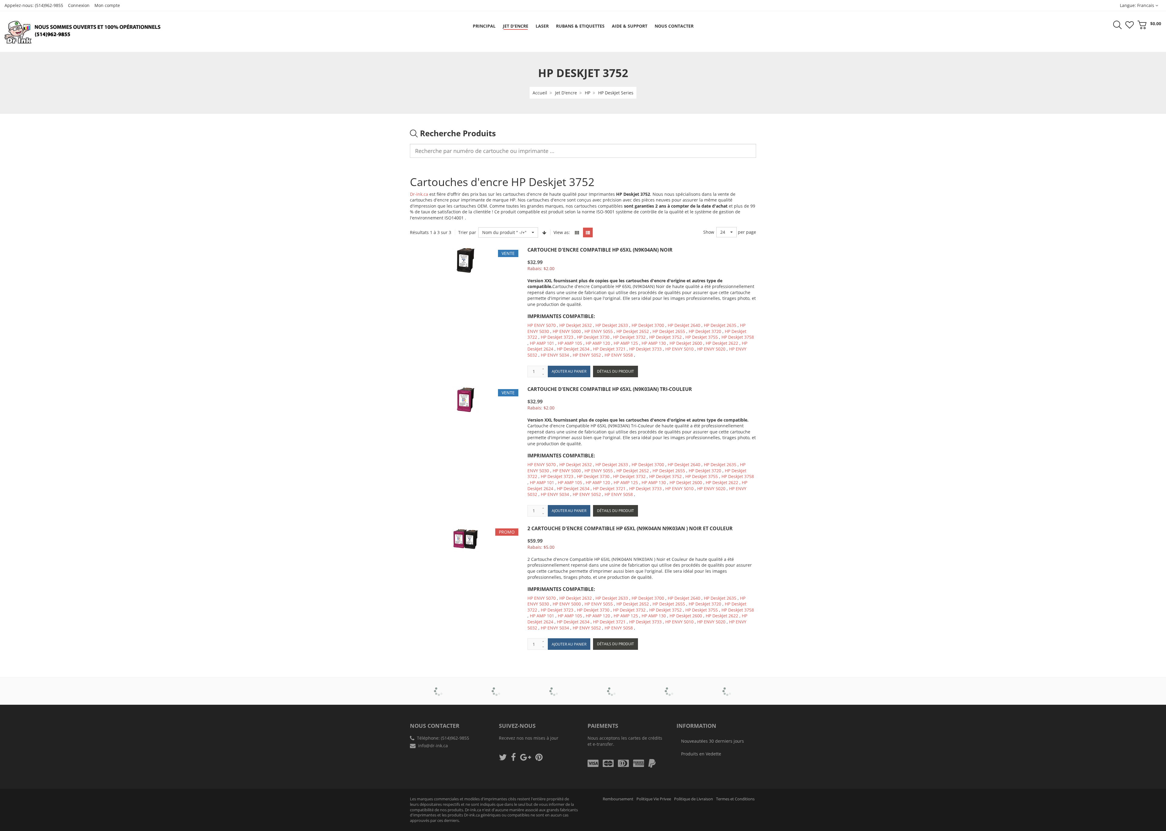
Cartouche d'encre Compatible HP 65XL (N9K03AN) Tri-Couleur (609, 389)
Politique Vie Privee (653, 799)
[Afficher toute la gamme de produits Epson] (612, 686)
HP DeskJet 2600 (686, 343)
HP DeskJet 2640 (684, 325)
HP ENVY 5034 (555, 355)
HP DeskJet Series (615, 93)
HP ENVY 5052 (587, 355)
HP (587, 93)
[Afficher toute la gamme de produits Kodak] (727, 686)
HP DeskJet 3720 (705, 331)
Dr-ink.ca (419, 194)
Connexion (79, 5)
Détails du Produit (615, 371)
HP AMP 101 (542, 343)
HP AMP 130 (654, 343)
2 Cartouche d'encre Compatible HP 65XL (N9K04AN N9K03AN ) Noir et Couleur (630, 528)
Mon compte (107, 5)
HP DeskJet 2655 (669, 331)
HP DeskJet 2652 (632, 331)
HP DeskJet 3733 (645, 349)
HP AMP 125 (626, 343)
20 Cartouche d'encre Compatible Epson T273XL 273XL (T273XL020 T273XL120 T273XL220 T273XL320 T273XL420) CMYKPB (64, 809)
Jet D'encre (566, 93)
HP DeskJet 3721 (609, 349)
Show (708, 232)
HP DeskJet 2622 (722, 343)
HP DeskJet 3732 (629, 337)
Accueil (540, 93)
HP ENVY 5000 (567, 331)
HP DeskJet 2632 (575, 325)
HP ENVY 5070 (541, 325)
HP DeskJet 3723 (557, 337)
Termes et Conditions (735, 799)
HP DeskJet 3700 (648, 325)
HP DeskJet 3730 (593, 337)
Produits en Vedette (701, 754)
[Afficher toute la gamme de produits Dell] (554, 686)
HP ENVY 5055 (599, 331)
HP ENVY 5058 (619, 355)
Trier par (467, 232)
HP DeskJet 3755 (701, 337)
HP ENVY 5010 (679, 349)
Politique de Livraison (693, 799)
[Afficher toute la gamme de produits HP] (669, 686)
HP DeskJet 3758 (737, 337)
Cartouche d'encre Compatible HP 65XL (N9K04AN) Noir (600, 249)
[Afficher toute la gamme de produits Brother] (438, 686)
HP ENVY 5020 (711, 349)
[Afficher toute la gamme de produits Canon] (496, 686)
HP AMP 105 (570, 343)
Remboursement (618, 799)
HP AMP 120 (598, 343)
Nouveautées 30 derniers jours (712, 741)
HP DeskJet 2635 (720, 325)
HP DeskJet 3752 (665, 337)
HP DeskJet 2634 (573, 349)
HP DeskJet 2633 (611, 325)
